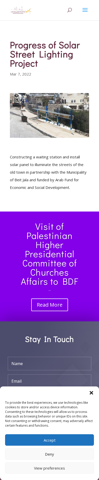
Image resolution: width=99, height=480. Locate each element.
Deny (49, 454)
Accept (50, 440)
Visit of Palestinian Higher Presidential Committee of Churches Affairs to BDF (49, 253)
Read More (49, 304)
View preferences (49, 468)
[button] (91, 392)
